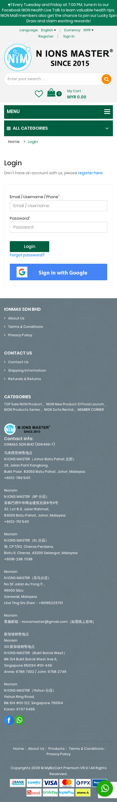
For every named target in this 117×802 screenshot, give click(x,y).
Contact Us (18, 362)
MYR (87, 30)
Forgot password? (27, 255)
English (47, 30)
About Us (16, 318)
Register (46, 36)
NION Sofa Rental (58, 409)
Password (20, 218)
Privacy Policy (20, 335)
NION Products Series (22, 409)
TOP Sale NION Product (23, 404)
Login (33, 141)
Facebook (9, 720)
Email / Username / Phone (35, 197)
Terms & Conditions (25, 326)
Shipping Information (27, 370)
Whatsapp (20, 720)
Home (14, 141)
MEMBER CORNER (91, 409)
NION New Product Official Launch (75, 404)
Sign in (69, 36)
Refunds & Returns (24, 378)
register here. (90, 173)
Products (56, 748)
